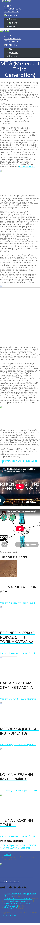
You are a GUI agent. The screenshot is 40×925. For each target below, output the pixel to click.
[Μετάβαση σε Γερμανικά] (24, 23)
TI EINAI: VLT (10, 908)
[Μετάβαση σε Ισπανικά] (24, 27)
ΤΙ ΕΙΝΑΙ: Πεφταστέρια (16, 901)
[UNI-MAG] (6, 1)
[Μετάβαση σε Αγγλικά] (24, 19)
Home (7, 852)
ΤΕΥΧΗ (7, 855)
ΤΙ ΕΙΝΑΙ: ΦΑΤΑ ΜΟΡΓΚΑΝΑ (18, 899)
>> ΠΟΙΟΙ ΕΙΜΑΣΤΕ (9, 881)
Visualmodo (9, 915)
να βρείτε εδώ (27, 167)
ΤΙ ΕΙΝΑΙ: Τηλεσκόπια (11, 845)
